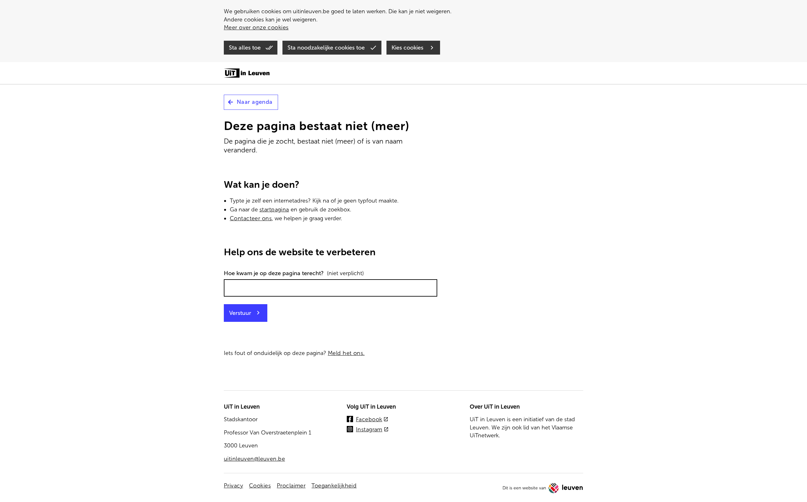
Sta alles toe (245, 47)
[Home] (247, 73)
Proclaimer (291, 485)
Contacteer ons (251, 218)
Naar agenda (255, 101)
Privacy (233, 485)
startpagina (274, 209)
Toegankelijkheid (334, 485)
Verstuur (240, 313)
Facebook (372, 420)
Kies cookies (408, 47)
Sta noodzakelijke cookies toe (326, 47)
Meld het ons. (346, 353)
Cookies (260, 485)
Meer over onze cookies (256, 27)
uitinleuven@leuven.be (254, 458)
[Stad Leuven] (566, 488)
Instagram (372, 430)
